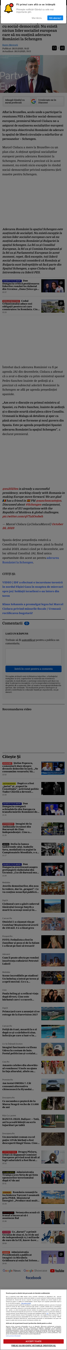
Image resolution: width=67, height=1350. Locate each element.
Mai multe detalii (26, 1303)
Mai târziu (37, 17)
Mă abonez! (55, 17)
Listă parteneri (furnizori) (13, 1336)
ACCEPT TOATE (34, 1341)
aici (47, 1313)
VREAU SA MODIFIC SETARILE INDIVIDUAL (33, 1345)
